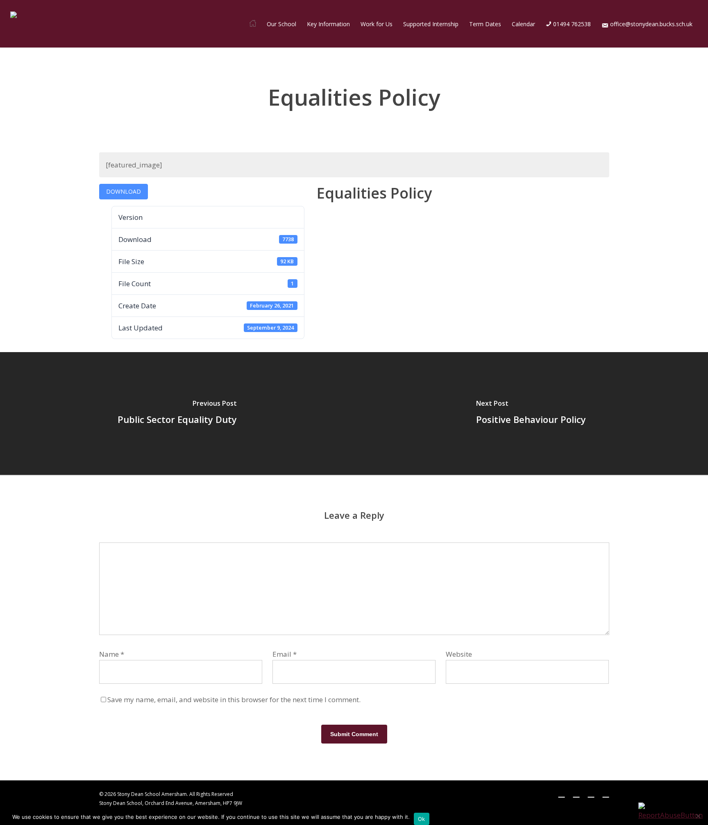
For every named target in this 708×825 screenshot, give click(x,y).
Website (459, 654)
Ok (421, 819)
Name (111, 654)
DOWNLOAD (123, 191)
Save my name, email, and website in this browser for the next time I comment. (234, 699)
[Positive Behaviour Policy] (531, 413)
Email (284, 654)
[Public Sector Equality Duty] (177, 413)
